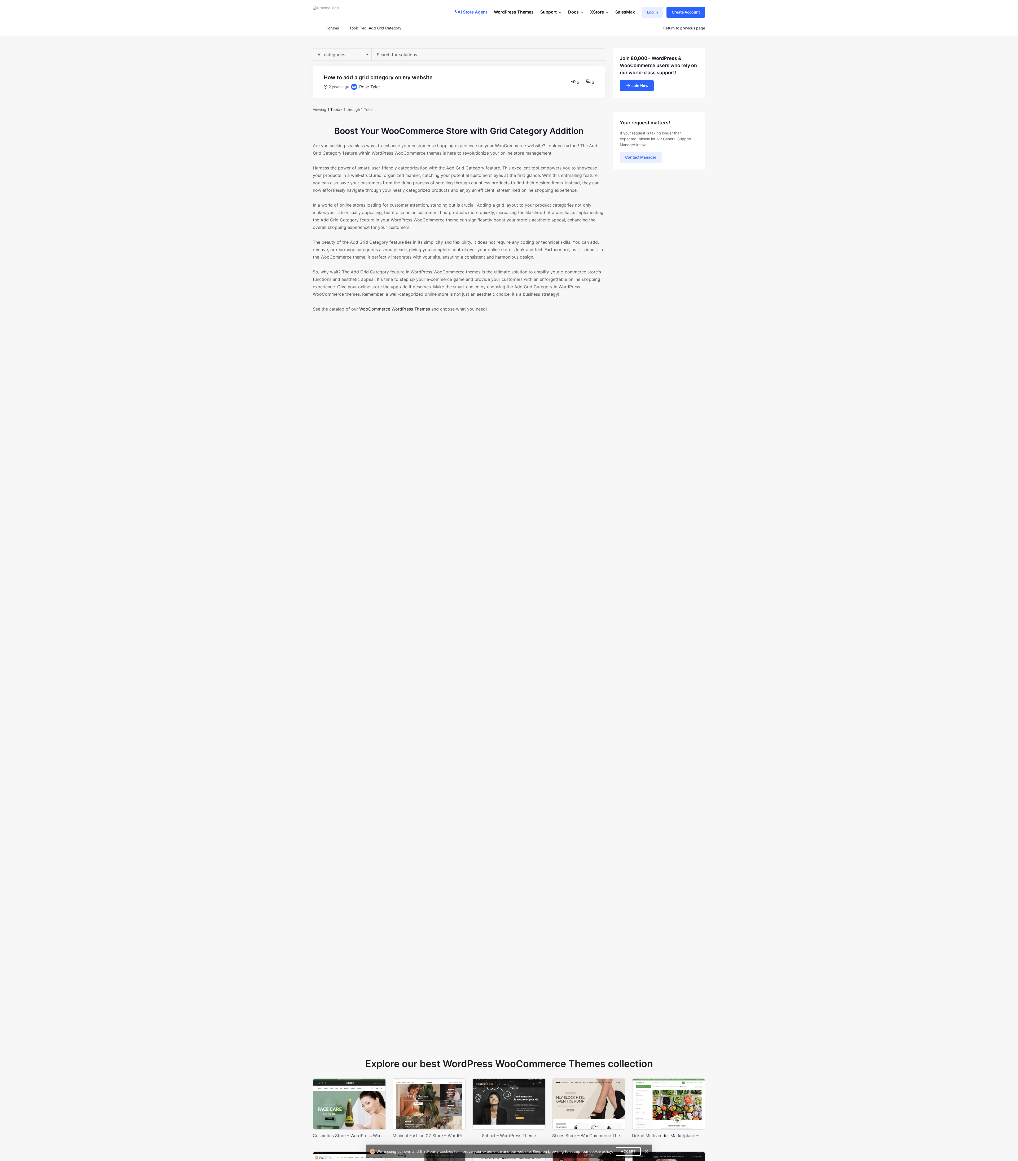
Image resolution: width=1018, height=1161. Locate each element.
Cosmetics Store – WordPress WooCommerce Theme (349, 1135)
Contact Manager (640, 157)
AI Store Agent (472, 12)
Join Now (639, 85)
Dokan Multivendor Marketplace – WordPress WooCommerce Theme (668, 1135)
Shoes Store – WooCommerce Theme (588, 1135)
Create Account (686, 12)
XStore (597, 12)
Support (548, 12)
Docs (573, 12)
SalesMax (625, 12)
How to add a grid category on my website (378, 77)
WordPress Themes (514, 12)
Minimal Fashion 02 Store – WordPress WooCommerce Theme (429, 1135)
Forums (332, 28)
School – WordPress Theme (509, 1135)
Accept (628, 1151)
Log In (652, 12)
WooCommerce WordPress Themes (394, 309)
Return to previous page (684, 28)
